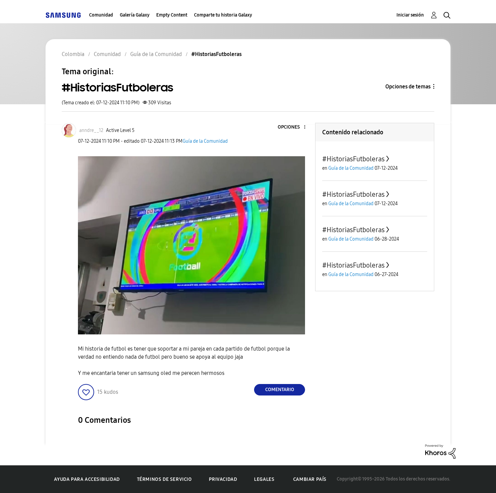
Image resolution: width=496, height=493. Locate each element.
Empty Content (171, 15)
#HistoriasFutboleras (353, 159)
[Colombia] (63, 15)
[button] (293, 127)
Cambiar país (310, 479)
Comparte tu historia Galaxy (223, 15)
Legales (264, 479)
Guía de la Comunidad (205, 141)
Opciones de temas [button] (408, 86)
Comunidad (101, 15)
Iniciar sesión (410, 15)
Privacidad (223, 479)
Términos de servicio (164, 479)
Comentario (279, 389)
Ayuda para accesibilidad (86, 479)
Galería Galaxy (134, 15)
